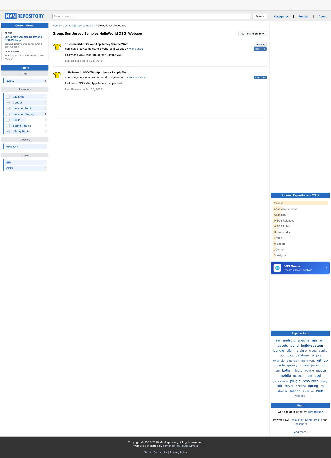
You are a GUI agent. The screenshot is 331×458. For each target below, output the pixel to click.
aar (278, 340)
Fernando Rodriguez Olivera (180, 445)
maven (321, 370)
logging (310, 370)
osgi (318, 376)
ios (307, 365)
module (298, 376)
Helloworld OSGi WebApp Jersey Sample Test (97, 72)
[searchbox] (151, 16)
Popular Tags (300, 333)
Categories (281, 16)
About (323, 16)
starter (283, 391)
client (291, 350)
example (279, 360)
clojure (302, 350)
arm (322, 340)
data (291, 355)
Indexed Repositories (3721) (300, 195)
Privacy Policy (179, 452)
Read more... (300, 431)
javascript (318, 365)
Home (56, 25)
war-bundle (136, 48)
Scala (293, 419)
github (322, 360)
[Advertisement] (165, 5)
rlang (324, 381)
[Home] (25, 18)
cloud (313, 350)
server (289, 386)
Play (301, 419)
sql (322, 385)
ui (313, 391)
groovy (292, 365)
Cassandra (300, 423)
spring (313, 386)
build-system (312, 345)
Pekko (318, 419)
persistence (281, 381)
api (315, 340)
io (301, 365)
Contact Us (160, 452)
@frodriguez (315, 411)
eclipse (316, 355)
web (319, 391)
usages (260, 44)
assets (283, 345)
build (294, 345)
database (303, 355)
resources (311, 381)
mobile (286, 375)
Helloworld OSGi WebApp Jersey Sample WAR (97, 44)
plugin (295, 381)
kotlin (287, 370)
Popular (303, 16)
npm (309, 376)
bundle (279, 350)
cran (283, 355)
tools (306, 391)
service (301, 386)
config (323, 350)
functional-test (138, 77)
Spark (309, 419)
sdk (279, 386)
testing (296, 391)
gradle (280, 365)
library (298, 370)
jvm (277, 370)
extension (293, 360)
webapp (300, 395)
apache (304, 340)
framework (308, 360)
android (289, 340)
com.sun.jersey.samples (78, 25)
